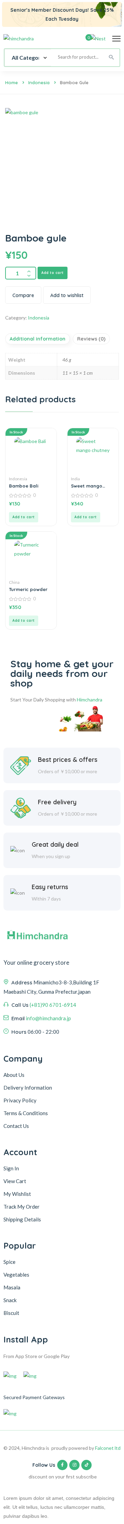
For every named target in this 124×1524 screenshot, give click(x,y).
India (75, 478)
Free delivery (57, 802)
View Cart (14, 1181)
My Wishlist (17, 1194)
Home (11, 82)
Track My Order (21, 1206)
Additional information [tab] (37, 339)
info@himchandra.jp (48, 1018)
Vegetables (16, 1274)
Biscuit (11, 1313)
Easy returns (50, 887)
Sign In (11, 1168)
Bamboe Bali (23, 486)
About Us (13, 1075)
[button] (23, 517)
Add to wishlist (66, 295)
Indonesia (39, 82)
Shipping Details (22, 1219)
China (14, 582)
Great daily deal (55, 844)
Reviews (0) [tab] (91, 339)
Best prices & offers (67, 760)
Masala (11, 1287)
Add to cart (52, 273)
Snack (10, 1300)
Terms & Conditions (25, 1113)
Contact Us (16, 1126)
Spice (9, 1262)
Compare (23, 295)
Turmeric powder (28, 589)
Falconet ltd (108, 1448)
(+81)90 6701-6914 (53, 1005)
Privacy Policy (20, 1100)
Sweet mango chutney (86, 486)
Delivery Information (27, 1087)
